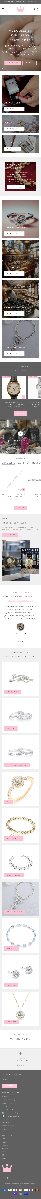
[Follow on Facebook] (3, 1178)
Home (4, 1139)
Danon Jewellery (14, 912)
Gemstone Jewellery (11, 1116)
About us (29, 63)
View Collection (14, 109)
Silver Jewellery (14, 875)
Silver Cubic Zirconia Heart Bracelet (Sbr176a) (14, 496)
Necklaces (11, 1022)
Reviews (5, 1152)
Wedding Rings (7, 1103)
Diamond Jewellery (11, 1113)
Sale (9, 802)
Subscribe (9, 1086)
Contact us (12, 63)
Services (5, 1145)
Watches (5, 1129)
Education (5, 1155)
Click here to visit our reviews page (20, 601)
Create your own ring (9, 1110)
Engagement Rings (8, 1100)
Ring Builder (12, 149)
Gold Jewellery (14, 838)
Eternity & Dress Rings (17, 765)
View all (20, 413)
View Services (16, 187)
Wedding (11, 728)
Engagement (12, 692)
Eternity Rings (6, 1106)
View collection (14, 234)
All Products (6, 1097)
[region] (20, 1057)
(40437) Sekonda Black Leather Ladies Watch (14, 403)
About (4, 1142)
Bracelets (9, 462)
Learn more (10, 535)
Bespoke (5, 1149)
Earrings (24, 462)
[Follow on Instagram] (8, 1178)
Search (4, 1158)
